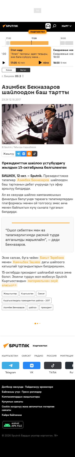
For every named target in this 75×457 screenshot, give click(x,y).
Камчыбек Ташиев (26, 262)
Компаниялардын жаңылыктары (21, 396)
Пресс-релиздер (32, 391)
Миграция (67, 355)
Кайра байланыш (12, 415)
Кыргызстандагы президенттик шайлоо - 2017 (26, 300)
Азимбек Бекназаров (33, 180)
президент (46, 307)
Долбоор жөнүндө (12, 386)
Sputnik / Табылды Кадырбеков (20, 147)
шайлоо (33, 307)
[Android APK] (13, 425)
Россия (52, 355)
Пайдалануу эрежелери (39, 386)
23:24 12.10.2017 (11, 99)
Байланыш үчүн (11, 391)
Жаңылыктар (10, 293)
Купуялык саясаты (12, 401)
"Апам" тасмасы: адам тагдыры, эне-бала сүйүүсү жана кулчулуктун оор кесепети (29, 57)
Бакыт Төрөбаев (52, 257)
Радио (38, 355)
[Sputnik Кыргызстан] (11, 27)
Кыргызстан (27, 293)
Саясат (41, 293)
